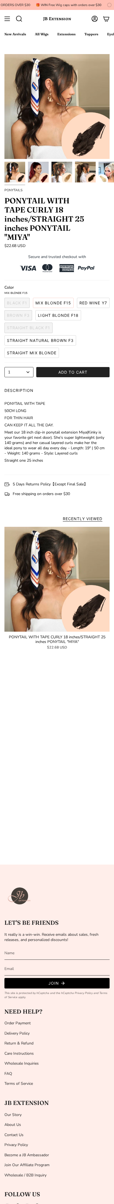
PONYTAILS (13, 190)
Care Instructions (19, 1053)
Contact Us (14, 1134)
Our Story (13, 1114)
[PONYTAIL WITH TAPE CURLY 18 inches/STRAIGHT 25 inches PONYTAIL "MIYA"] (57, 579)
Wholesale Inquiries (21, 1063)
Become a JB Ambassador (26, 1155)
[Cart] (106, 18)
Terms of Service (18, 1083)
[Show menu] (7, 18)
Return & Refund (18, 1043)
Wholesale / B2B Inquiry (25, 1175)
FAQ (8, 1073)
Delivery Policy (17, 1033)
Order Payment (17, 1023)
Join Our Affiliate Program (27, 1165)
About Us (12, 1124)
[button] (19, 18)
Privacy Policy (84, 993)
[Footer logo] (19, 896)
